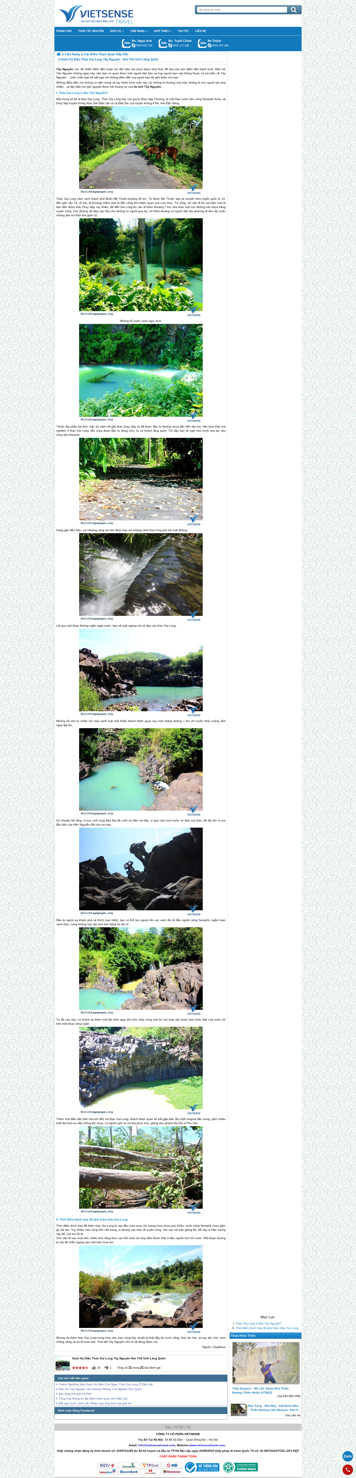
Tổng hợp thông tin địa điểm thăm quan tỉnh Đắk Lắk (93, 1398)
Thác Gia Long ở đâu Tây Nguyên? (259, 1323)
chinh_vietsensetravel (170, 45)
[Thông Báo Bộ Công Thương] (201, 1473)
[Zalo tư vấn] (348, 1456)
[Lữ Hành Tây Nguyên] (59, 54)
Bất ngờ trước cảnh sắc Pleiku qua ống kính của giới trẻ (95, 1403)
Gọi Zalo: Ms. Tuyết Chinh (163, 43)
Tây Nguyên (116, 1341)
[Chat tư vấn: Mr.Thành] (209, 45)
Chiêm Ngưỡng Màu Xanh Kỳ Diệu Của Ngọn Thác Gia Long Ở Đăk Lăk (106, 1384)
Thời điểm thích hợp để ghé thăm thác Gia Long (267, 1328)
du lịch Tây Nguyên (147, 86)
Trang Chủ (106, 13)
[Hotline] (348, 1470)
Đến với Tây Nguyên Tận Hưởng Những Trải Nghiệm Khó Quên (100, 1389)
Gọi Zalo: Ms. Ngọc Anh (126, 43)
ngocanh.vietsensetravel (133, 45)
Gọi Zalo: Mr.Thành (202, 43)
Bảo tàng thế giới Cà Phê (75, 1393)
